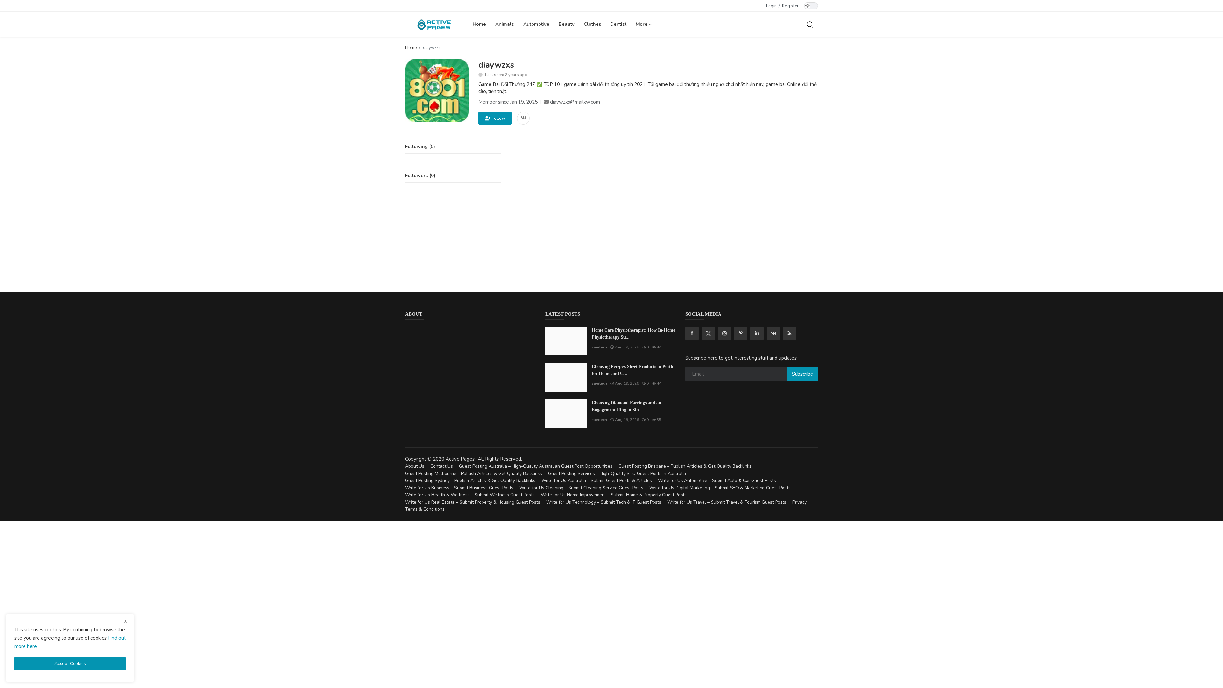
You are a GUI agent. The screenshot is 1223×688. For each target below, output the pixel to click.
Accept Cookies (70, 664)
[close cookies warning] (125, 621)
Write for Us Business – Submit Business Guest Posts (459, 488)
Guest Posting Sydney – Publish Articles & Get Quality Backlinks (470, 480)
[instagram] (724, 333)
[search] (810, 24)
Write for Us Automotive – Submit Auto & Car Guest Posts (717, 480)
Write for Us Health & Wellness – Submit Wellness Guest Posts (470, 495)
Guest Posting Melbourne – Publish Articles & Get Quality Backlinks (473, 473)
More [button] (642, 24)
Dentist (618, 24)
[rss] (789, 333)
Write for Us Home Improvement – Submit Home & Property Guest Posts (614, 495)
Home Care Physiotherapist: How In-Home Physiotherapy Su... (633, 334)
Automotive (536, 24)
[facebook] (692, 333)
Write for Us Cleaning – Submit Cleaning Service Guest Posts (581, 488)
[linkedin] (757, 333)
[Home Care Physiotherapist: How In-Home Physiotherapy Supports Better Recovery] (566, 341)
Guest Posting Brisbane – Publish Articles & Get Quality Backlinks (685, 466)
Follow (497, 118)
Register (790, 6)
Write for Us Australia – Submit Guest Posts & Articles (596, 480)
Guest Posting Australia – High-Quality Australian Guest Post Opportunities (535, 466)
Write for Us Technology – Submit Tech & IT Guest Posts (603, 502)
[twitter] (708, 333)
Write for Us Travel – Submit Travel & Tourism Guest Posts (726, 502)
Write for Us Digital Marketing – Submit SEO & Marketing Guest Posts (719, 488)
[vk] (773, 333)
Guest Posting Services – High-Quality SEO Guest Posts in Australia (617, 473)
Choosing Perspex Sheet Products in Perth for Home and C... (632, 370)
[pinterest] (740, 333)
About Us (414, 466)
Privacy (799, 502)
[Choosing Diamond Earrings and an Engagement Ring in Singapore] (566, 413)
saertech (599, 347)
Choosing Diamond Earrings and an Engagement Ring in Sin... (626, 406)
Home (479, 24)
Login (771, 6)
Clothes (592, 24)
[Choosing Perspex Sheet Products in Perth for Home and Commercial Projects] (566, 377)
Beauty (567, 24)
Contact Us (441, 466)
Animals (504, 24)
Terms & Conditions (425, 509)
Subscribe (802, 374)
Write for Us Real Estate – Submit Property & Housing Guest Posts (472, 502)
